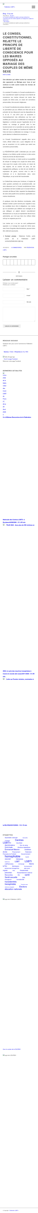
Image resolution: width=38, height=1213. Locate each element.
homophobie (12, 856)
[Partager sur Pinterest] (15, 262)
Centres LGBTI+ (13, 841)
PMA (14, 870)
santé (27, 874)
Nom (28, 289)
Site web (29, 302)
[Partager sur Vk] (26, 262)
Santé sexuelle (11, 877)
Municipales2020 (28, 866)
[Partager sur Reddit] (30, 262)
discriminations (10, 845)
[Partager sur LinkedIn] (19, 262)
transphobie (10, 883)
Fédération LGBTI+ (14, 1210)
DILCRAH (19, 843)
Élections (23, 886)
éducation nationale (13, 888)
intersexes (19, 859)
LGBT (17, 861)
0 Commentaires (16, 247)
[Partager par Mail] (33, 262)
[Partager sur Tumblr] (22, 262)
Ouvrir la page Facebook (11, 359)
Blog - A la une (8, 13)
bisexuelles (25, 837)
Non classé (6, 74)
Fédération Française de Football (17, 853)
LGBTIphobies (9, 864)
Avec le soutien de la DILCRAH (11, 1049)
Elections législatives (24, 847)
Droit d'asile (9, 847)
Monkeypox (15, 866)
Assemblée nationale (11, 838)
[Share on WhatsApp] (12, 262)
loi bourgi (21, 864)
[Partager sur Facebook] (5, 262)
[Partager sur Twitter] (8, 262)
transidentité (20, 879)
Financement (16, 852)
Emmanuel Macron (12, 849)
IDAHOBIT (8, 859)
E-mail (29, 295)
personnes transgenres (12, 868)
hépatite (27, 857)
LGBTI (28, 861)
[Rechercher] (28, 7)
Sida (23, 877)
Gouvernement (25, 854)
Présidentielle (24, 870)
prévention (8, 872)
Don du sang (24, 845)
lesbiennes (7, 861)
